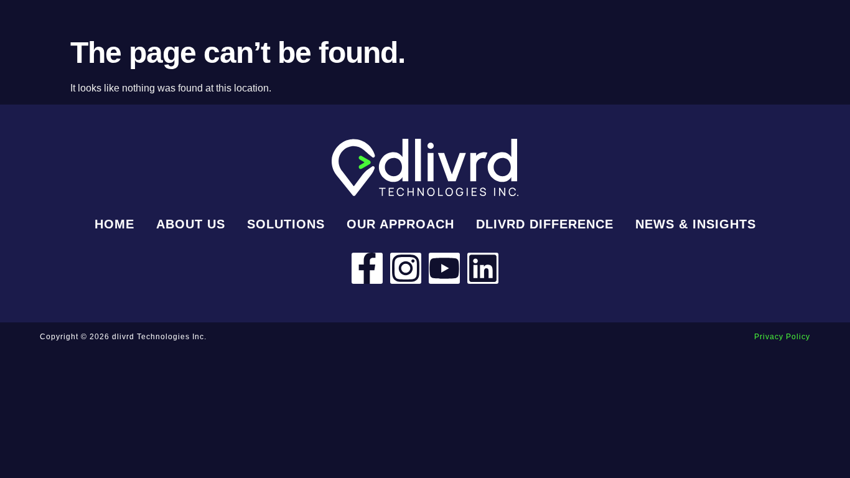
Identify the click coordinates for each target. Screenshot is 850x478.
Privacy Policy (782, 336)
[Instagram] (405, 268)
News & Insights (695, 224)
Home (114, 224)
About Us (190, 224)
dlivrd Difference (545, 224)
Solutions (286, 224)
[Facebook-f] (367, 268)
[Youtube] (444, 268)
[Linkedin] (482, 268)
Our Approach (400, 224)
